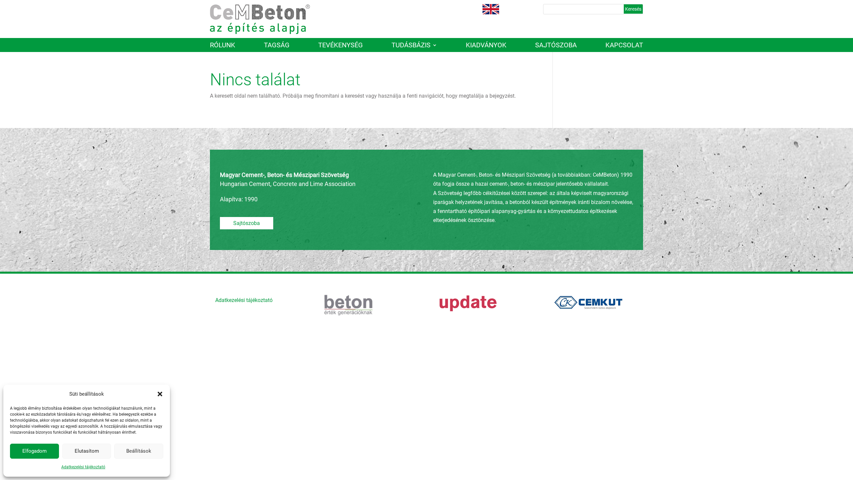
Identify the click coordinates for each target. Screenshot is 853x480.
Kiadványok (486, 46)
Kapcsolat (624, 46)
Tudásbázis (411, 46)
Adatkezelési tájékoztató (83, 467)
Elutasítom (87, 451)
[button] (160, 394)
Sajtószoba (556, 46)
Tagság (277, 46)
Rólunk (222, 46)
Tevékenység (340, 46)
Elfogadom (34, 451)
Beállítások (138, 451)
